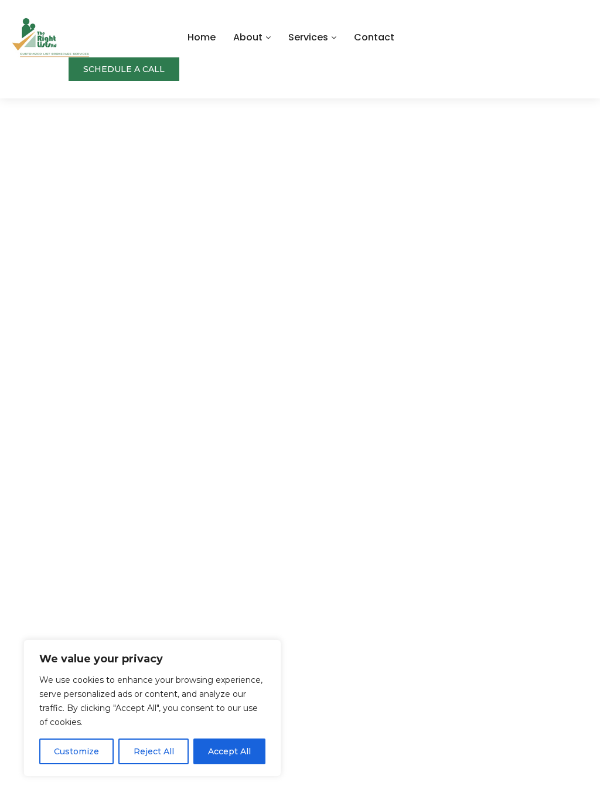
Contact (374, 37)
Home (202, 37)
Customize (76, 751)
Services (308, 37)
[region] (152, 708)
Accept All (229, 751)
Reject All (154, 751)
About (247, 37)
